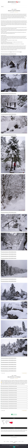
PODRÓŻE (15, 9)
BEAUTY (23, 441)
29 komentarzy (16, 378)
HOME (12, 9)
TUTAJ (11, 51)
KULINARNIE (11, 441)
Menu (2, 6)
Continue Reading (24, 410)
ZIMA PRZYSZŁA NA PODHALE (13, 377)
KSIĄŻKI (19, 441)
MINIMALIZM (15, 441)
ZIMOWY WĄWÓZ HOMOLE (14, 10)
